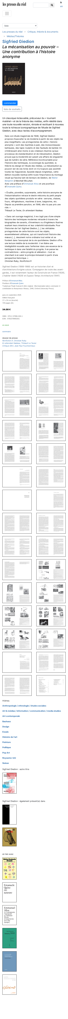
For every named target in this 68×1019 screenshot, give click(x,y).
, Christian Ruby (14, 341)
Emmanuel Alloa (31, 184)
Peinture (6, 742)
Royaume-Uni (9, 758)
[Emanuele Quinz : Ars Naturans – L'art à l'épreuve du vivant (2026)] (10, 892)
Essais (5, 732)
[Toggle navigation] (7, 13)
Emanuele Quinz (14, 186)
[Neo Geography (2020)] (10, 814)
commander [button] (10, 103)
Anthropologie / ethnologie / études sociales (24, 706)
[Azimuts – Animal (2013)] (10, 837)
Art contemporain (11, 716)
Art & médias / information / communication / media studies (31, 711)
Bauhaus (6, 721)
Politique (6, 747)
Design (5, 726)
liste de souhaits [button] (12, 109)
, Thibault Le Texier (19, 343)
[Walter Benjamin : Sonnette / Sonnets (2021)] (10, 938)
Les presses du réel (12, 31)
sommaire (6, 331)
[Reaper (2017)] (10, 783)
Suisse (5, 763)
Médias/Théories (15, 36)
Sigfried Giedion (18, 41)
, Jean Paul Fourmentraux (18, 346)
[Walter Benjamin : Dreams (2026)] (10, 868)
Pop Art (6, 753)
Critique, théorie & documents (43, 31)
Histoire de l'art (9, 737)
